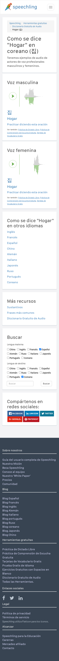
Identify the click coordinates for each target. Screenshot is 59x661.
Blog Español (10, 498)
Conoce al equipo (13, 471)
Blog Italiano (10, 514)
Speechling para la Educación (21, 636)
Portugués (14, 276)
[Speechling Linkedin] (23, 598)
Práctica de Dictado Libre (18, 549)
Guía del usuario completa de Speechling (29, 459)
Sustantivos (15, 307)
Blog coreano (10, 526)
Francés (12, 237)
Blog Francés (10, 502)
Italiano (12, 259)
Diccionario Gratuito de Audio (27, 26)
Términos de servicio (15, 617)
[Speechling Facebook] (5, 598)
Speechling (15, 23)
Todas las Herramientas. (18, 581)
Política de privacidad (16, 613)
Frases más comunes (20, 312)
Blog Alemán (10, 510)
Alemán (12, 254)
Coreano (12, 282)
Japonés (12, 265)
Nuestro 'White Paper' (16, 475)
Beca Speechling (13, 467)
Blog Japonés (11, 530)
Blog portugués (12, 518)
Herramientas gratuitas (35, 23)
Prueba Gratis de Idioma (18, 565)
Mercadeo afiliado (14, 644)
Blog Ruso (8, 522)
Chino (11, 248)
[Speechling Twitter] (14, 598)
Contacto (8, 648)
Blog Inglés (9, 506)
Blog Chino (9, 534)
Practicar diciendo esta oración (27, 124)
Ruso (10, 271)
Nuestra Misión (12, 463)
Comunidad (9, 484)
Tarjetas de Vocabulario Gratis (21, 561)
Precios (7, 479)
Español (12, 243)
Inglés (11, 231)
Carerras (8, 640)
